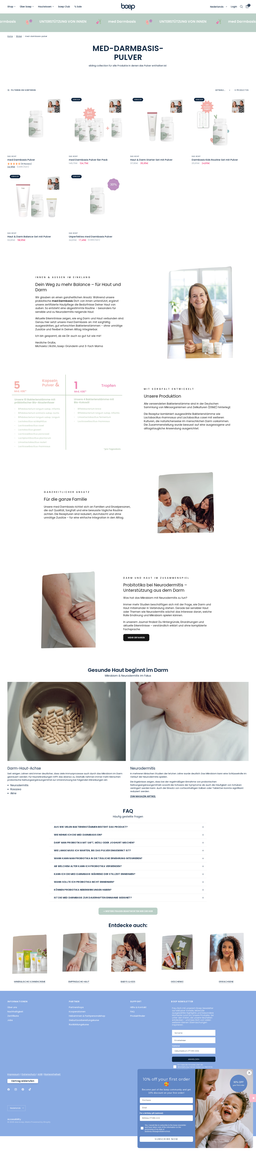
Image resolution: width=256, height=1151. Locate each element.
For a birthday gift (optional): (151, 1113)
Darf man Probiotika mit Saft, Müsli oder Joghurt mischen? (94, 842)
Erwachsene (226, 981)
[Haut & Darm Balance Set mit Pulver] (35, 201)
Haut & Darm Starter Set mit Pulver (151, 159)
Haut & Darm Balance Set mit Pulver (29, 236)
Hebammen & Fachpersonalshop (87, 1015)
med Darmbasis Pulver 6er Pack (88, 159)
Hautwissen (45, 6)
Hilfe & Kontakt (138, 1007)
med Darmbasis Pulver (21, 159)
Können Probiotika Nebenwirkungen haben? (83, 889)
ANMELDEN (193, 1059)
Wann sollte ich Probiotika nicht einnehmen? (84, 882)
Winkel (19, 36)
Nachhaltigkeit (15, 1011)
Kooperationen (77, 1011)
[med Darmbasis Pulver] (35, 124)
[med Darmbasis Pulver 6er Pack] (97, 124)
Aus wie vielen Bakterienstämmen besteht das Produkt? (91, 827)
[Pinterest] (25, 1089)
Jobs (10, 1020)
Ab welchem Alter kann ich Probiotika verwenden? (88, 866)
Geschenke (177, 981)
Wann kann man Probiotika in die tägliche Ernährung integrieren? (98, 858)
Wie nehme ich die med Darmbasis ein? (78, 834)
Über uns (12, 1007)
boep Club (64, 6)
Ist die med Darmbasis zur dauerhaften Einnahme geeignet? (93, 897)
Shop (10, 6)
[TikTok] (32, 1089)
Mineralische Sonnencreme (29, 981)
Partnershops (76, 1007)
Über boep (25, 6)
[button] (35, 164)
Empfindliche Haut (78, 981)
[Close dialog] (249, 1072)
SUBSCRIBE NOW (166, 1139)
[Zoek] (241, 6)
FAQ (132, 1011)
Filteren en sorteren (23, 90)
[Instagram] (18, 1089)
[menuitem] (12, 6)
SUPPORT (136, 1001)
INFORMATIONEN (17, 1001)
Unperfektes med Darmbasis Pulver (90, 236)
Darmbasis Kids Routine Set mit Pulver (215, 159)
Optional (176, 1046)
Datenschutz (29, 1074)
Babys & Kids (128, 981)
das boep (11, 156)
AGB (40, 1074)
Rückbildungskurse (79, 1024)
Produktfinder (137, 1015)
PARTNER (74, 1001)
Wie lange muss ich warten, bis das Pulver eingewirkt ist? (93, 850)
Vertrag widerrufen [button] (22, 1080)
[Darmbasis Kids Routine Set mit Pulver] (220, 124)
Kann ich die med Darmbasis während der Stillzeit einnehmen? (95, 874)
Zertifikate (13, 1015)
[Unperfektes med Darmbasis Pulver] (97, 201)
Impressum (13, 1074)
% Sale (78, 6)
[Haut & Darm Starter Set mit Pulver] (158, 124)
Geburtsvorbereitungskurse (84, 1020)
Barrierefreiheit (52, 1074)
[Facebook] (10, 1089)
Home (10, 36)
